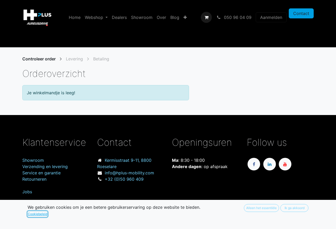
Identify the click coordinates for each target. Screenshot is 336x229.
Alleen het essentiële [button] (261, 208)
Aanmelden (271, 17)
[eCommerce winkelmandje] (206, 17)
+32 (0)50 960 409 (124, 179)
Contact (301, 13)
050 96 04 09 (237, 17)
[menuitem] (75, 17)
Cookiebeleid (37, 214)
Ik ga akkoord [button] (294, 208)
